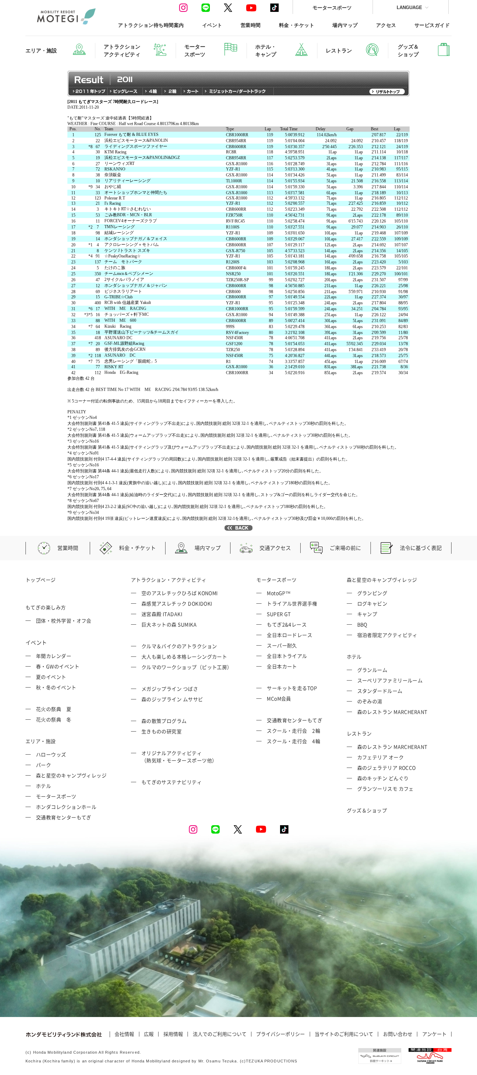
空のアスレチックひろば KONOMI (179, 592)
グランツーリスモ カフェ (385, 788)
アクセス (386, 25)
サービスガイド (432, 25)
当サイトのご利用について (344, 1034)
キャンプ (367, 613)
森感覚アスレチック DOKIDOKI (176, 603)
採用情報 (173, 1034)
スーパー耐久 (282, 645)
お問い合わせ (397, 1034)
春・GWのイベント (57, 666)
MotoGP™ (279, 592)
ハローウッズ (51, 754)
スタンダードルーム (380, 690)
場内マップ (345, 25)
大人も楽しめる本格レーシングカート (184, 656)
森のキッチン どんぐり (383, 778)
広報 (149, 1034)
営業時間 (251, 25)
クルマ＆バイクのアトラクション (179, 645)
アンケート (434, 1034)
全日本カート (282, 666)
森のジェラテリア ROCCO (386, 767)
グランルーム (372, 669)
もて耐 (56, 282)
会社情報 (124, 1034)
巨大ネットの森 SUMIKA (169, 624)
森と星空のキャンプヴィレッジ (71, 775)
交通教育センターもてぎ (63, 817)
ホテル (43, 785)
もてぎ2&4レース (287, 624)
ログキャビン (372, 603)
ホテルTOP (60, 129)
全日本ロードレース (289, 634)
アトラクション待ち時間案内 (151, 25)
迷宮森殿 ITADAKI (161, 613)
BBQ (362, 624)
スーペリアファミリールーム (390, 680)
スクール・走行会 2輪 (293, 730)
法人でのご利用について (220, 1034)
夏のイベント (51, 676)
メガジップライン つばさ (169, 688)
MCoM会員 (279, 698)
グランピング (372, 592)
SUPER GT (279, 613)
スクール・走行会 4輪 (293, 741)
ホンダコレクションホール (66, 806)
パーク (43, 764)
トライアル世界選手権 (292, 603)
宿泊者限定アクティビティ (387, 634)
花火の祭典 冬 (53, 719)
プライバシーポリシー (280, 1034)
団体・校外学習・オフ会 (63, 620)
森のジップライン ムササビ (172, 699)
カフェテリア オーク (380, 757)
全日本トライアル (287, 655)
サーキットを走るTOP (292, 687)
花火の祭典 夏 (53, 708)
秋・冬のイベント (56, 687)
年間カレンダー (53, 655)
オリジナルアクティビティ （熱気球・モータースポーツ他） (179, 756)
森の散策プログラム (164, 720)
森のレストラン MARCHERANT (392, 711)
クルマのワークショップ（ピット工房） (186, 666)
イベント (212, 25)
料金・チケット (296, 25)
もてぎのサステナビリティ (171, 781)
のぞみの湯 (369, 701)
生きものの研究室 (161, 731)
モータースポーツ (332, 7)
